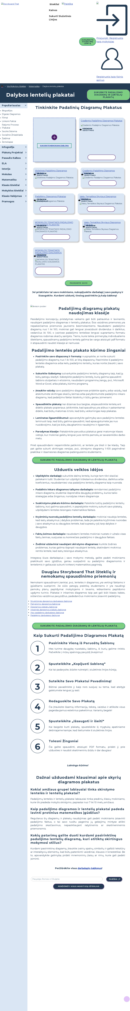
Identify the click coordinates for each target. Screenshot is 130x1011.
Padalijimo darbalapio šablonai (45, 615)
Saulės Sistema (9, 131)
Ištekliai (54, 4)
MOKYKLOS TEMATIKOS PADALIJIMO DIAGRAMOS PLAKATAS (54, 223)
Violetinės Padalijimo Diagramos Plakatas (51, 172)
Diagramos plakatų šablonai (43, 607)
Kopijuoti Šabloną (101, 125)
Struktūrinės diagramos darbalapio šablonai (51, 601)
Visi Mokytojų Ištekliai (16, 86)
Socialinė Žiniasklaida (12, 135)
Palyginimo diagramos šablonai (45, 604)
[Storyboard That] (10, 3)
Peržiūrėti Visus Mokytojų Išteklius (78, 886)
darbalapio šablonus (90, 868)
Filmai (5, 118)
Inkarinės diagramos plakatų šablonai (48, 609)
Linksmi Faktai (9, 121)
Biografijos (7, 110)
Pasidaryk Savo (79, 283)
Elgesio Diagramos (11, 114)
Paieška (113, 879)
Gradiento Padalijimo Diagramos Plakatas (101, 121)
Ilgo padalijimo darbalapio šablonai (47, 612)
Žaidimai (6, 138)
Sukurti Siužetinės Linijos (60, 18)
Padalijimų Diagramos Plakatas (50, 196)
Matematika (34, 86)
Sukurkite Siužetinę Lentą (88, 42)
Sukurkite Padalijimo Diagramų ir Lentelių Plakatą (108, 94)
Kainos (53, 10)
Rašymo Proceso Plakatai (10, 126)
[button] (68, 4)
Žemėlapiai (7, 142)
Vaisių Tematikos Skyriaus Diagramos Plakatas (98, 197)
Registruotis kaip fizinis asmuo (109, 78)
